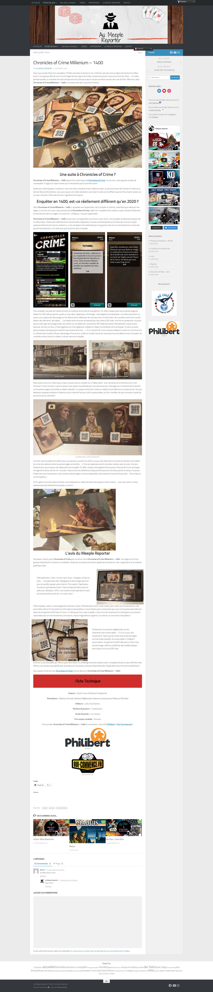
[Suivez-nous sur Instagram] (178, 52)
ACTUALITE (36, 3)
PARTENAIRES (94, 3)
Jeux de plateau (67, 971)
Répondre (43, 876)
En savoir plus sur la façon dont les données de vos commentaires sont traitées (100, 951)
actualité (48, 967)
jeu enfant (140, 967)
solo (151, 970)
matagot (129, 971)
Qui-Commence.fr (124, 724)
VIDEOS (82, 3)
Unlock (112, 974)
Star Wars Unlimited (67, 3)
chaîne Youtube (155, 110)
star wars (175, 970)
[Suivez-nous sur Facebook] (171, 52)
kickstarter (86, 970)
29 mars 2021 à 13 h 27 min (55, 870)
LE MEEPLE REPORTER (111, 3)
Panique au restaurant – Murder (162, 241)
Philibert (110, 724)
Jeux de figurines (57, 971)
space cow (156, 971)
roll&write (143, 971)
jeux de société (78, 971)
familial (103, 967)
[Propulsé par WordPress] (48, 987)
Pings (59, 864)
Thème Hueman (62, 987)
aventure (70, 967)
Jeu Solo (45, 808)
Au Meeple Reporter (44, 69)
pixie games (136, 971)
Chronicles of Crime (96, 180)
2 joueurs (37, 967)
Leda (152, 256)
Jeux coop (51, 808)
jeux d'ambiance (171, 967)
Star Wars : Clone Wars (115, 839)
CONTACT (127, 3)
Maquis (72, 846)
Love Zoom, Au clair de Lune (160, 249)
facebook (155, 103)
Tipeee (171, 114)
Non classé (38, 52)
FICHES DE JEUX (49, 3)
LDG (93, 971)
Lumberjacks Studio (119, 971)
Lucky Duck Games (61, 808)
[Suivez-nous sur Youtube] (175, 52)
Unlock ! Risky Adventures (43, 839)
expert (96, 967)
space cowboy (165, 970)
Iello (123, 967)
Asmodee (60, 967)
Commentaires (43, 864)
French (140, 49)
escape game (91, 967)
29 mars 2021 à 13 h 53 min (69, 880)
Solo (47, 52)
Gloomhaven (116, 967)
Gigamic (110, 967)
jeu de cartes (130, 967)
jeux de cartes (46, 970)
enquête (82, 967)
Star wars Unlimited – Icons (160, 272)
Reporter (154, 264)
